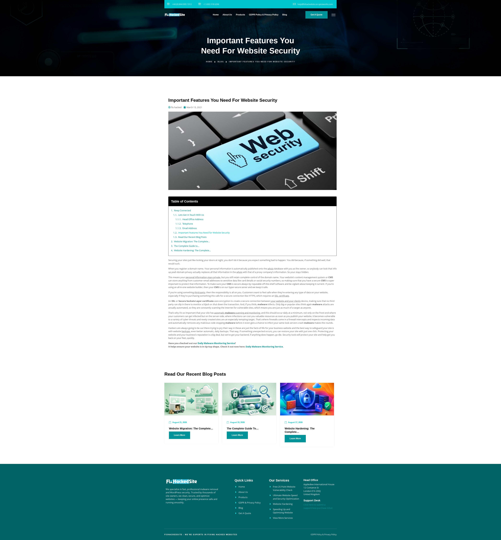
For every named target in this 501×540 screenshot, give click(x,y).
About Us (227, 15)
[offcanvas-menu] (333, 15)
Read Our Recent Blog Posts (192, 237)
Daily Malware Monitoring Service (216, 343)
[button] (333, 201)
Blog (284, 15)
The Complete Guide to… (186, 245)
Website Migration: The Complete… (192, 241)
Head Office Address (192, 219)
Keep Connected (182, 210)
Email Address (189, 228)
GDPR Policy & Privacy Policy (263, 15)
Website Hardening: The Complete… (192, 250)
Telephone (187, 223)
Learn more (179, 435)
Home (216, 15)
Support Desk (311, 500)
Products (240, 15)
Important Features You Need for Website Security (204, 232)
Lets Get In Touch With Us (191, 214)
